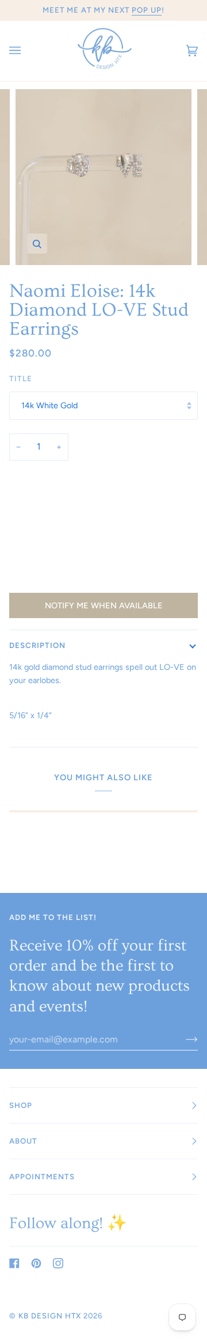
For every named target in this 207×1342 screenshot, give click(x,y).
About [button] (23, 1140)
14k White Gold (49, 405)
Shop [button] (20, 1105)
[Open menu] (26, 51)
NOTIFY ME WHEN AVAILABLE (104, 605)
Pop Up (147, 9)
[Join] (182, 1039)
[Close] (181, 1212)
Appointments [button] (42, 1176)
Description (37, 645)
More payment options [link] (51, 580)
